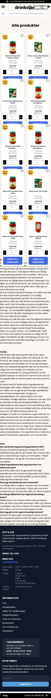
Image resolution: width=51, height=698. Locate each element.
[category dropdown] (3, 6)
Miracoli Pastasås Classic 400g (12, 57)
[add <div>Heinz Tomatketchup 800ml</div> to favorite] (47, 217)
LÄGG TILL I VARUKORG (13, 261)
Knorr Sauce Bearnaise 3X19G (12, 102)
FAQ (4, 603)
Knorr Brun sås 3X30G (38, 191)
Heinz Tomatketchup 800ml (38, 237)
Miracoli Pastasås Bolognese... (38, 147)
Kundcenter (8, 623)
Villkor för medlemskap (13, 611)
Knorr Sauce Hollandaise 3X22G (38, 57)
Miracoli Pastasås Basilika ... (12, 147)
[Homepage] (25, 6)
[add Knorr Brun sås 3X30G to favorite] (47, 171)
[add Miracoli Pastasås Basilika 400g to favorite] (21, 126)
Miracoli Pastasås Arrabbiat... (38, 102)
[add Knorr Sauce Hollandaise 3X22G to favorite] (47, 36)
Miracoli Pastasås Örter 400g (13, 192)
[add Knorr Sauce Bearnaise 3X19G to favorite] (21, 81)
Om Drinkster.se (10, 627)
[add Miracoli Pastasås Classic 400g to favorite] (21, 36)
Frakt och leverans (11, 619)
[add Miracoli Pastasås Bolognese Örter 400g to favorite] (47, 126)
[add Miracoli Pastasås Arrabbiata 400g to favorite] (47, 81)
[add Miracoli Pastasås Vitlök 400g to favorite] (21, 217)
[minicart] (48, 7)
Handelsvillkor (9, 607)
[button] (16, 68)
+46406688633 (10, 562)
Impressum (7, 630)
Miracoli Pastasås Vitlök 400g (13, 237)
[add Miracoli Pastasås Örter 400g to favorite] (21, 171)
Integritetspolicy (10, 615)
